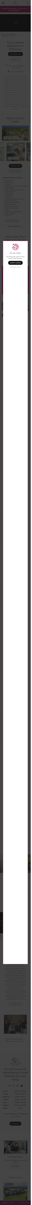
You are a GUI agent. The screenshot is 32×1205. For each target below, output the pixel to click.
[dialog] (15, 602)
